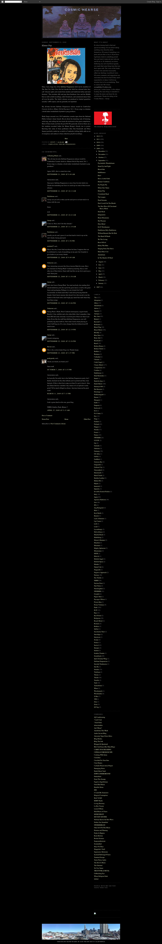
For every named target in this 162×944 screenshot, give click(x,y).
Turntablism (98, 685)
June (100, 268)
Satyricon (97, 637)
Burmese (97, 354)
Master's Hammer (99, 540)
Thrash (96, 677)
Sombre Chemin (99, 653)
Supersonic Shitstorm (101, 852)
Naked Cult (97, 567)
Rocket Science (99, 838)
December (101, 151)
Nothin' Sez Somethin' (101, 822)
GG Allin (97, 454)
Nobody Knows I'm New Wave (103, 819)
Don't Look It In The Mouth (107, 203)
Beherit (96, 319)
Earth (95, 402)
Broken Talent (98, 349)
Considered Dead (103, 194)
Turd (95, 683)
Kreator (96, 516)
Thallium (97, 672)
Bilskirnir (97, 324)
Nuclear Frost (98, 583)
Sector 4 (96, 645)
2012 (98, 136)
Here (66, 138)
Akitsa (96, 308)
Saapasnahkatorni (99, 841)
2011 (98, 139)
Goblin (96, 456)
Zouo (95, 704)
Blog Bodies (98, 739)
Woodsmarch (98, 691)
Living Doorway (99, 803)
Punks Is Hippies (99, 833)
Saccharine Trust (99, 632)
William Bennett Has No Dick (107, 233)
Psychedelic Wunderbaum (106, 163)
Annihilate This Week (101, 730)
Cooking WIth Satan (100, 755)
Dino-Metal (101, 224)
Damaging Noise (99, 768)
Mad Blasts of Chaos (100, 811)
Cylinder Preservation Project (103, 766)
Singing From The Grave (106, 248)
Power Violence (99, 605)
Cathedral (97, 357)
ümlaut (96, 879)
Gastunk (96, 446)
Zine (95, 702)
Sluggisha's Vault (99, 849)
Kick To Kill (98, 798)
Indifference (102, 172)
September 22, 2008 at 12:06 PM (61, 303)
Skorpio (96, 648)
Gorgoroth (97, 465)
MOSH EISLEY (99, 814)
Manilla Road (98, 535)
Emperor (97, 405)
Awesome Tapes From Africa (103, 736)
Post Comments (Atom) (58, 424)
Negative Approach (100, 572)
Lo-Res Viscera (99, 806)
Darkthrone (97, 373)
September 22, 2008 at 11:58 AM (61, 276)
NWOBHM (97, 591)
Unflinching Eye (99, 873)
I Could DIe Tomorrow (101, 793)
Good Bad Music (99, 784)
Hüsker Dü (97, 481)
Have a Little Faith (104, 178)
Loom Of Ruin (98, 809)
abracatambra (98, 725)
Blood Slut (101, 169)
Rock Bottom (98, 836)
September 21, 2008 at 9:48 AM (61, 174)
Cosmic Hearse (82, 9)
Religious (97, 618)
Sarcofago (97, 634)
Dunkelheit (97, 776)
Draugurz (97, 400)
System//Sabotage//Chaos (102, 854)
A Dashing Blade (52, 156)
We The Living (102, 239)
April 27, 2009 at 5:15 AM (58, 410)
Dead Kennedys (99, 376)
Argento (96, 311)
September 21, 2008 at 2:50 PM (61, 241)
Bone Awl (97, 338)
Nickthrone (50, 196)
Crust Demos (98, 763)
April (100, 274)
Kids (95, 510)
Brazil (96, 343)
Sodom (96, 650)
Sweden (96, 669)
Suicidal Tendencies (100, 664)
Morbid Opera (98, 562)
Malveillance (98, 532)
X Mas (96, 696)
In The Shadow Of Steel (105, 258)
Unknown (50, 263)
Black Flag (97, 327)
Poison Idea (98, 602)
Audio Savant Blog (100, 733)
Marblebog (97, 537)
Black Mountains (103, 218)
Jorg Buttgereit (99, 508)
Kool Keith (97, 513)
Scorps (96, 640)
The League (101, 197)
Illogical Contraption (101, 795)
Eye (95, 416)
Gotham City (98, 467)
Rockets (96, 624)
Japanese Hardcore (100, 499)
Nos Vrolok (97, 578)
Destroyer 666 (98, 386)
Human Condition (103, 182)
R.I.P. (95, 610)
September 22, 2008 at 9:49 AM (61, 257)
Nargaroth (97, 570)
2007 (98, 287)
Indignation (101, 215)
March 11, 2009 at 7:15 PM (59, 393)
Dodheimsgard (98, 394)
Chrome (96, 359)
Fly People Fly (102, 185)
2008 (98, 148)
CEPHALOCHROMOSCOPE (103, 752)
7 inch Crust (98, 720)
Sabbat (96, 629)
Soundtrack (97, 656)
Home (66, 419)
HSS (95, 790)
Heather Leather (99, 478)
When (96, 688)
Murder (96, 564)
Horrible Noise (98, 787)
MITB (96, 553)
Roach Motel (98, 621)
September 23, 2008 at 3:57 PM (61, 353)
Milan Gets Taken (103, 188)
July (100, 265)
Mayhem (97, 543)
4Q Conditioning (99, 717)
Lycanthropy (98, 529)
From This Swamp (100, 779)
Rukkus (96, 626)
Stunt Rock (101, 212)
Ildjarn (96, 483)
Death (96, 378)
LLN (95, 524)
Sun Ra (96, 667)
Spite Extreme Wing (100, 659)
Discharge (97, 392)
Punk (95, 607)
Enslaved (97, 408)
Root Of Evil (102, 242)
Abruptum (97, 300)
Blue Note (97, 335)
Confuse (96, 370)
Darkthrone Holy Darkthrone (107, 230)
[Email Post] (66, 142)
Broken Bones (98, 346)
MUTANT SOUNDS (100, 817)
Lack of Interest (99, 518)
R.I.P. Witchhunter (104, 227)
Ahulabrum (101, 255)
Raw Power (97, 615)
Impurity (97, 489)
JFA (95, 505)
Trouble (96, 680)
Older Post (87, 419)
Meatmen (97, 545)
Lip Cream (97, 521)
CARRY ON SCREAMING (102, 749)
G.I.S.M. (96, 440)
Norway (96, 575)
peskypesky (51, 358)
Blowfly (96, 332)
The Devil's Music (100, 863)
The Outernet (98, 865)
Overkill (96, 594)
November (101, 154)
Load (95, 526)
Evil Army (97, 413)
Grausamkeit (98, 470)
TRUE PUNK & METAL (101, 871)
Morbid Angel (98, 559)
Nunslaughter (98, 588)
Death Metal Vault (100, 771)
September (102, 160)
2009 (98, 145)
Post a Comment (47, 415)
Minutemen (98, 551)
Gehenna (97, 448)
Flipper (96, 427)
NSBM (96, 580)
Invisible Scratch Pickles (102, 491)
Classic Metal (98, 365)
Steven (49, 347)
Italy (95, 494)
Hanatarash (97, 473)
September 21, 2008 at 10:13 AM (61, 191)
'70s (95, 297)
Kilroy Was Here (103, 245)
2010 (98, 142)
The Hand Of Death (104, 236)
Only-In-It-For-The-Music (102, 827)
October (101, 157)
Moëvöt (96, 556)
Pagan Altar (98, 596)
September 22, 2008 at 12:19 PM (61, 329)
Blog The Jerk (98, 741)
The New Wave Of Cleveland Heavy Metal (107, 207)
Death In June (98, 381)
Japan (96, 497)
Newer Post (45, 419)
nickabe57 (50, 246)
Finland (96, 424)
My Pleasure (102, 221)
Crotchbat (97, 757)
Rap (95, 613)
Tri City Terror (98, 868)
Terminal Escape (99, 857)
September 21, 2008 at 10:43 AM (61, 215)
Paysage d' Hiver (99, 599)
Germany (97, 451)
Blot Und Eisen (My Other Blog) (104, 747)
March (100, 277)
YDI (95, 699)
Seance (96, 642)
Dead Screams (102, 200)
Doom (96, 397)
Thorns (96, 675)
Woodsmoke (98, 694)
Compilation (53, 144)
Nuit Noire (97, 586)
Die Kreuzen (98, 389)
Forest (96, 432)
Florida (96, 429)
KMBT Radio (98, 801)
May (100, 271)
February (101, 280)
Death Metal (98, 384)
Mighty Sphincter (99, 548)
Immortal (97, 486)
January (101, 283)
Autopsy (97, 314)
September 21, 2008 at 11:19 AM (61, 227)
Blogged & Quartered (101, 744)
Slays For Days (99, 846)
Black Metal (98, 330)
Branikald (97, 341)
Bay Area (97, 316)
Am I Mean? (98, 728)
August (100, 262)
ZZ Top (96, 707)
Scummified (98, 844)
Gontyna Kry (98, 462)
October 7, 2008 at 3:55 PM (59, 370)
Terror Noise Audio (100, 860)
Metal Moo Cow (103, 252)
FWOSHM (97, 438)
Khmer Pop (101, 191)
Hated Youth (98, 475)
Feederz (96, 421)
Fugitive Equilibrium (101, 782)
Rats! (99, 175)
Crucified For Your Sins (101, 760)
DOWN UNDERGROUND (102, 774)
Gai (95, 443)
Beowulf (97, 322)
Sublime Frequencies (67, 87)
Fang (95, 419)
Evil (95, 411)
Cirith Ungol (98, 362)
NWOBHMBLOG (99, 825)
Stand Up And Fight (104, 166)
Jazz (95, 502)
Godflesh (97, 459)
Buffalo (96, 351)
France (96, 435)
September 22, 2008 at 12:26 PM (61, 341)
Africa (96, 303)
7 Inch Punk (98, 722)
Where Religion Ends (101, 876)
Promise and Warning (101, 830)
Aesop (49, 220)
